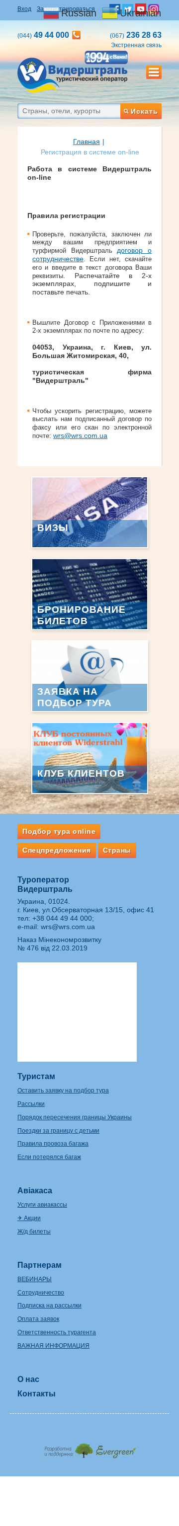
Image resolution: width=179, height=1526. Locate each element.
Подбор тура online (58, 831)
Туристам (36, 1076)
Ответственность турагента (56, 1332)
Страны (117, 850)
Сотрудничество (40, 1292)
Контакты (36, 1393)
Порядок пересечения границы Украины (74, 1117)
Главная (86, 141)
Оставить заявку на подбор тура (63, 1090)
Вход (24, 8)
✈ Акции (29, 1218)
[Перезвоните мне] (76, 35)
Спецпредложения (56, 850)
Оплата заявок (38, 1318)
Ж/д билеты (34, 1231)
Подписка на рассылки (49, 1305)
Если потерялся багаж (49, 1157)
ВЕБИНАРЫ (34, 1279)
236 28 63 (136, 35)
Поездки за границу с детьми (58, 1130)
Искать (144, 111)
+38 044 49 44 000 (62, 918)
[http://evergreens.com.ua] (89, 1447)
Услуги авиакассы (42, 1204)
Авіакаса (34, 1190)
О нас (28, 1379)
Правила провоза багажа (53, 1143)
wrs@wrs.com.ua (80, 435)
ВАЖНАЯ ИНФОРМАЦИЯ (53, 1345)
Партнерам (39, 1265)
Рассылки (31, 1103)
